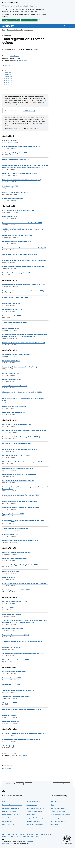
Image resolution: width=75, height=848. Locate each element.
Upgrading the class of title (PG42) (13, 514)
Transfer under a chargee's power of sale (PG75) (17, 696)
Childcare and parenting (9, 811)
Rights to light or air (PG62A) (11, 614)
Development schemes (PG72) (12, 678)
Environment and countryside (35, 808)
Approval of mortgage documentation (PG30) (16, 354)
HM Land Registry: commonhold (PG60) (14, 602)
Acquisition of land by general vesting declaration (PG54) (20, 565)
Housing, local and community (15, 30)
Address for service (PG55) (10, 571)
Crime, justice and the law (10, 818)
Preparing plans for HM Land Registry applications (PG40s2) (21, 437)
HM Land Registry (14, 56)
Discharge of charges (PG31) (11, 361)
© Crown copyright (67, 843)
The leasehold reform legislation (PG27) (14, 322)
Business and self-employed (10, 808)
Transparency (55, 818)
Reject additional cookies (29, 20)
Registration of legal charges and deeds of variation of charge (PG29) (23, 343)
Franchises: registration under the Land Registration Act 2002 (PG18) (24, 260)
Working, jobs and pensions (35, 824)
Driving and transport (8, 824)
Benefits (4, 801)
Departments (55, 801)
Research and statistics (58, 811)
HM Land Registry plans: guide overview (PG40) (17, 424)
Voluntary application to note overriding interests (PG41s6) (20, 507)
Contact (36, 834)
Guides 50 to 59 (8, 83)
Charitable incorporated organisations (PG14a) (17, 235)
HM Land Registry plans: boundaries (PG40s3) (16, 443)
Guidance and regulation (58, 808)
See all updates (23, 60)
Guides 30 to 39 (8, 78)
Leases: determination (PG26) (11, 316)
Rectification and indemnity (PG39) (13, 412)
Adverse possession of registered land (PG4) (16, 159)
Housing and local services (34, 811)
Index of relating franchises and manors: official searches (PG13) (22, 223)
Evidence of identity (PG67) (11, 647)
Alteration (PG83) (8, 746)
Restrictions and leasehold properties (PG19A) (16, 273)
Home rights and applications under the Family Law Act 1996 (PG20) (23, 284)
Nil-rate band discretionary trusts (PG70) (15, 671)
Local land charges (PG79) (10, 721)
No (30, 784)
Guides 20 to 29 (8, 76)
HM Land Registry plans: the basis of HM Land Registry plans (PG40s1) (24, 430)
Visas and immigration (33, 821)
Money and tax (31, 814)
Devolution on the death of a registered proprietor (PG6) (20, 173)
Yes (21, 784)
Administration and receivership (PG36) (14, 386)
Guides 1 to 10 (7, 72)
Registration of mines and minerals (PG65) (15, 635)
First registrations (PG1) (9, 140)
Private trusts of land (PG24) (11, 303)
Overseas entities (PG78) (10, 715)
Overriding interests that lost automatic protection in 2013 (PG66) (23, 641)
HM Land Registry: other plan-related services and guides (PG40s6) (23, 462)
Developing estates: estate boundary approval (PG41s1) (19, 474)
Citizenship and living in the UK (11, 814)
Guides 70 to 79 (8, 87)
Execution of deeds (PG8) (10, 186)
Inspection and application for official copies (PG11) (18, 210)
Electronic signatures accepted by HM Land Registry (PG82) (21, 739)
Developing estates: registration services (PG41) (17, 468)
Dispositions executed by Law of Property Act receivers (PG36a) (22, 392)
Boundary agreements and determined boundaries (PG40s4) (21, 449)
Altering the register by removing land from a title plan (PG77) (21, 709)
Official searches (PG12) (9, 216)
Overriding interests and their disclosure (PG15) (17, 241)
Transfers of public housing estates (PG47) (15, 528)
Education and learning (33, 801)
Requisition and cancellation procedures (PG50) (17, 552)
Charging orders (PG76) (9, 703)
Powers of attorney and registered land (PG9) (16, 192)
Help (3, 834)
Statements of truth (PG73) (11, 684)
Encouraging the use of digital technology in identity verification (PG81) (24, 733)
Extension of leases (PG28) (10, 328)
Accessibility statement (26, 834)
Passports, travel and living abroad (37, 818)
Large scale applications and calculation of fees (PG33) (19, 367)
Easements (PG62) (8, 608)
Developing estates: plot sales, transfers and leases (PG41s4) (21, 495)
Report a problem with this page (62, 784)
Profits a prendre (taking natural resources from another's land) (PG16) (24, 248)
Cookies (14, 834)
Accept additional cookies (11, 20)
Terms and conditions (47, 834)
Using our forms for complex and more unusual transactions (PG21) (23, 291)
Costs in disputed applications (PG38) (14, 406)
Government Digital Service (31, 836)
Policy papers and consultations (60, 814)
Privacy (9, 834)
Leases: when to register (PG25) (12, 309)
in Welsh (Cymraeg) (29, 111)
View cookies (42, 20)
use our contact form (15, 128)
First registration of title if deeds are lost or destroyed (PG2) (21, 146)
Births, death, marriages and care (12, 805)
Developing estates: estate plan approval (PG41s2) (18, 481)
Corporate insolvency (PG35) (11, 379)
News (52, 805)
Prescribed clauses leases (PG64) (12, 628)
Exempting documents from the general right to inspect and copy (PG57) (25, 584)
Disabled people (7, 821)
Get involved (54, 824)
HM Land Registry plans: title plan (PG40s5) (16, 456)
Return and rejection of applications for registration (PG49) (20, 541)
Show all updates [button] (23, 755)
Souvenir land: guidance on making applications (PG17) (19, 254)
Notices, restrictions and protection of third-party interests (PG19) (23, 266)
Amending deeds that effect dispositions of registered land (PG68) (23, 653)
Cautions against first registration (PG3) (15, 153)
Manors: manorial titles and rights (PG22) (15, 297)
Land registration (28, 30)
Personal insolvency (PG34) (11, 373)
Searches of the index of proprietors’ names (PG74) (18, 690)
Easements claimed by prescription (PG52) (15, 559)
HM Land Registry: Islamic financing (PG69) (16, 660)
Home (3, 30)
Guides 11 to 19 (7, 74)
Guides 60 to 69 (8, 85)
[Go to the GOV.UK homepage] (8, 26)
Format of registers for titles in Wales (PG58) (16, 590)
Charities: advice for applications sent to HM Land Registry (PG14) (22, 229)
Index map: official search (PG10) (12, 198)
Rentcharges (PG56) (8, 577)
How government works (58, 821)
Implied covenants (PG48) (10, 534)
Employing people (32, 805)
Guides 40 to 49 (8, 81)
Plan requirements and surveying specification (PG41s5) (19, 501)
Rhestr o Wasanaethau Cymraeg (12, 836)
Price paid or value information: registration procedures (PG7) (21, 180)
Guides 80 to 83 (8, 89)
